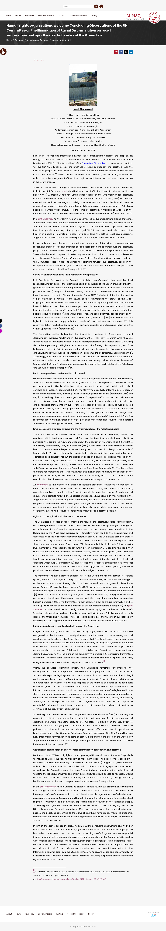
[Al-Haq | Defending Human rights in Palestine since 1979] (141, 17)
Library (94, 15)
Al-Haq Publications (77, 15)
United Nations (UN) (61, 40)
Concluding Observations (94, 163)
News (18, 15)
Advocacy (20, 40)
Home (9, 40)
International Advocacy (38, 40)
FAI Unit (61, 15)
